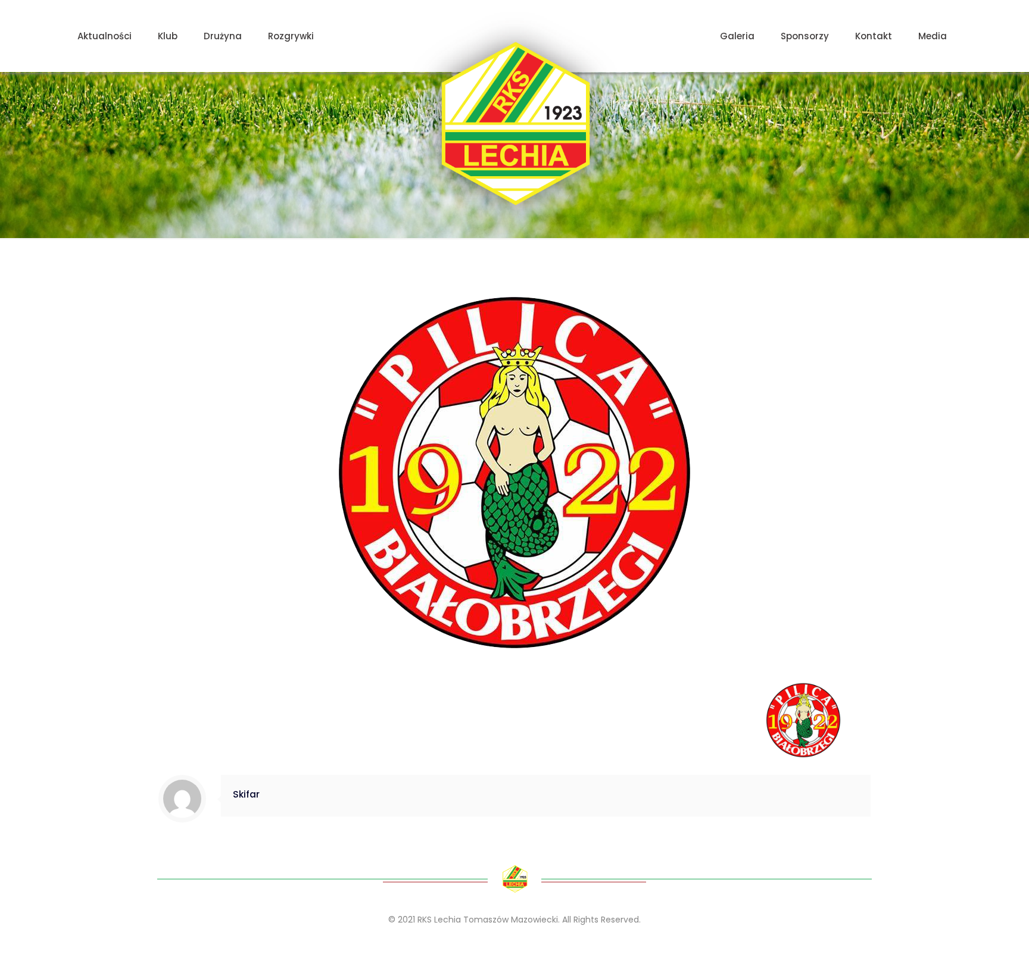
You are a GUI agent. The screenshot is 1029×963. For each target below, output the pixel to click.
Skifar (246, 794)
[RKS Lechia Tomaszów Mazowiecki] (514, 123)
